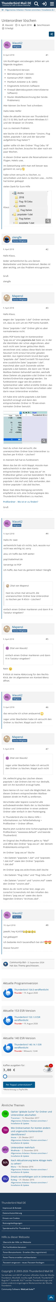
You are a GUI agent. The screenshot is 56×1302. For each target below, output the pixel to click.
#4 (47, 533)
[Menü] (52, 4)
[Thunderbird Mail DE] (16, 4)
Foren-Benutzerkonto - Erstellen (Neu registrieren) (25, 1252)
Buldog (14, 1179)
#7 (47, 748)
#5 (47, 639)
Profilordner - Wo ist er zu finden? (20, 501)
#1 (47, 55)
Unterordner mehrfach (23, 1147)
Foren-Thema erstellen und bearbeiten (19, 1257)
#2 (47, 249)
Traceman (15, 1118)
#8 (47, 925)
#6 (47, 707)
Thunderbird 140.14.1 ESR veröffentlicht (28, 1046)
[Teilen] (51, 34)
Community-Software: (18, 1289)
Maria (13, 1166)
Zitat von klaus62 (19, 648)
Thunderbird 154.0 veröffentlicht (31, 989)
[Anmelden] (44, 4)
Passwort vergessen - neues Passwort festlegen (23, 1262)
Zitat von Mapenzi (19, 585)
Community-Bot (18, 962)
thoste (13, 1137)
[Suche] (36, 4)
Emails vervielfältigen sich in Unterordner (32, 1176)
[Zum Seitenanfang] (51, 1297)
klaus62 (9, 25)
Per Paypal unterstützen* (19, 1084)
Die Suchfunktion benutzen (14, 1247)
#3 (47, 307)
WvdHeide (15, 1150)
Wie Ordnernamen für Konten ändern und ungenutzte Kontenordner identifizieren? (30, 1131)
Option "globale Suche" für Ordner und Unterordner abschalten (31, 1113)
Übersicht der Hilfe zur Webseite (17, 1242)
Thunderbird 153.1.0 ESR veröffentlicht (27, 1019)
